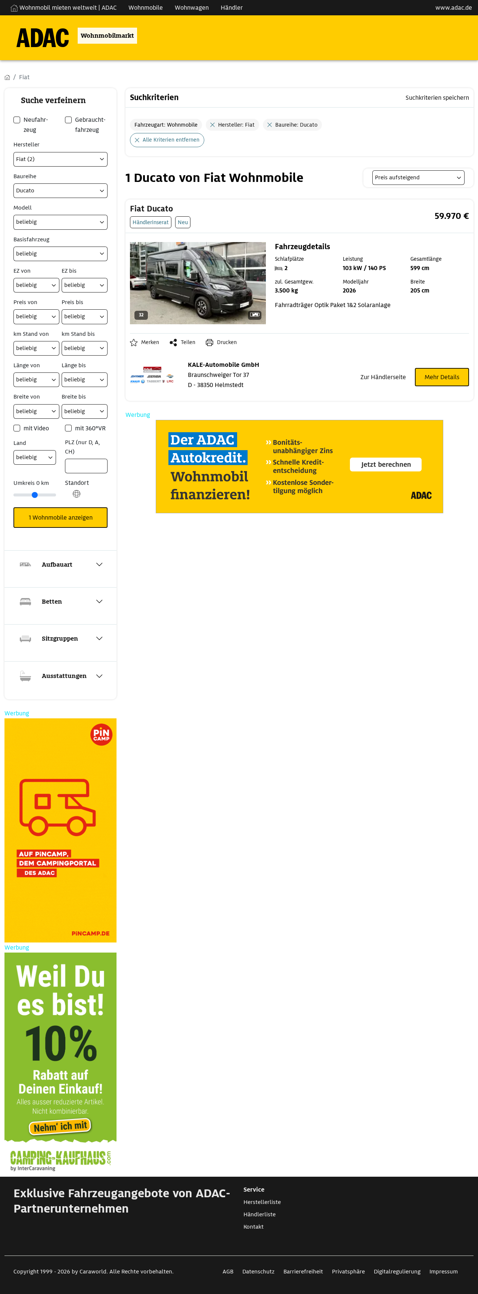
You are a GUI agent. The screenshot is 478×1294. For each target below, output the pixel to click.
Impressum (443, 1271)
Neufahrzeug (36, 125)
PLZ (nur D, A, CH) (82, 447)
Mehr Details (442, 377)
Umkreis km (31, 483)
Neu (183, 222)
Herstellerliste (262, 1202)
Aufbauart (57, 565)
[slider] (34, 494)
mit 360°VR (90, 428)
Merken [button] (150, 342)
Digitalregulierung (397, 1271)
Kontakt (253, 1226)
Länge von (26, 365)
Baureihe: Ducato (296, 124)
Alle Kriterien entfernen (171, 139)
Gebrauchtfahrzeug (90, 125)
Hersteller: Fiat (236, 124)
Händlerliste (259, 1214)
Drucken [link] (227, 342)
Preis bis (72, 302)
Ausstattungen (64, 676)
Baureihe (24, 176)
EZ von (22, 271)
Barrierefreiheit (303, 1271)
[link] (241, 209)
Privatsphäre (348, 1271)
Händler (232, 8)
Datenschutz (258, 1271)
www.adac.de (453, 8)
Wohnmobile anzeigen (61, 517)
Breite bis (74, 396)
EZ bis (69, 271)
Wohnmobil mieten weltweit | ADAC (67, 8)
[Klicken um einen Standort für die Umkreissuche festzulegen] (77, 498)
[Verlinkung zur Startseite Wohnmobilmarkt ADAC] (36, 35)
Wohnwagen (192, 8)
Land (19, 443)
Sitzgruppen (60, 639)
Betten (52, 602)
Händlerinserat (151, 222)
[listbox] (418, 177)
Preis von (25, 302)
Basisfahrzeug (31, 239)
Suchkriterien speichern (437, 98)
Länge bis (74, 365)
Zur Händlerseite (383, 377)
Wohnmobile (145, 8)
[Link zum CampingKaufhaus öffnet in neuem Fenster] (60, 1065)
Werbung (137, 415)
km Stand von (31, 334)
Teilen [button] (188, 342)
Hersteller (26, 144)
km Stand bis (78, 334)
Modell (22, 207)
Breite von (26, 396)
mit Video (36, 428)
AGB (228, 1271)
